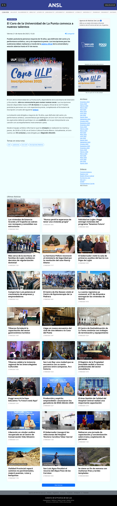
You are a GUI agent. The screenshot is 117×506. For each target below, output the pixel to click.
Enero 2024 (83, 104)
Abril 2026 (83, 156)
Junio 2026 (83, 159)
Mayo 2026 (83, 157)
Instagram (77, 493)
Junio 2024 (83, 113)
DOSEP (82, 182)
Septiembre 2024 (85, 119)
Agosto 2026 (84, 163)
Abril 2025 (83, 133)
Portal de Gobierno (86, 172)
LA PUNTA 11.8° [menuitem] (40, 12)
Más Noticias (58, 485)
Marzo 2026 (83, 154)
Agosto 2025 (84, 140)
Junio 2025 (83, 136)
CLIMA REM (5, 12)
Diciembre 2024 (85, 125)
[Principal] (3, 5)
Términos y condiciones (52, 502)
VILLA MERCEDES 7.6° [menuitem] (23, 12)
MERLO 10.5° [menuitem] (33, 12)
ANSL (55, 5)
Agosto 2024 (84, 117)
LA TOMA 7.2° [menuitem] (78, 12)
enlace (35, 110)
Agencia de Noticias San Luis (37, 493)
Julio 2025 (83, 138)
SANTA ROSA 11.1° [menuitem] (87, 12)
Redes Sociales (62, 500)
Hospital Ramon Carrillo (87, 183)
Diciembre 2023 (85, 102)
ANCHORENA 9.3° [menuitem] (70, 12)
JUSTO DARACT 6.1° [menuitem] (60, 12)
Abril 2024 (83, 110)
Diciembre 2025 (85, 148)
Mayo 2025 (83, 134)
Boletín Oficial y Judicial (87, 176)
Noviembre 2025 (85, 146)
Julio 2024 (83, 115)
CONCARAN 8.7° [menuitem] (105, 12)
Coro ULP (24, 145)
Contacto (63, 493)
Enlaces (49, 493)
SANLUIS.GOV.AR (110, 5)
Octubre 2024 (84, 121)
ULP (9, 145)
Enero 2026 (83, 150)
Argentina (56, 493)
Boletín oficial (70, 500)
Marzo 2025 (83, 131)
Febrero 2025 (84, 129)
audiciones (16, 145)
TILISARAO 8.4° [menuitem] (96, 12)
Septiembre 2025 (85, 142)
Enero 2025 (83, 127)
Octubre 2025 (84, 144)
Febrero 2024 (84, 106)
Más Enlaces (84, 185)
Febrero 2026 (84, 152)
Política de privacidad (65, 502)
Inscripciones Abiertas (36, 145)
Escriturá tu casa (85, 178)
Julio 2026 (83, 161)
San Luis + (83, 180)
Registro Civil (84, 174)
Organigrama (46, 500)
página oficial (47, 44)
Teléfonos (54, 500)
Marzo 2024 (83, 108)
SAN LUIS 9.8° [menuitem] (14, 12)
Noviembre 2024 (85, 123)
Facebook (70, 493)
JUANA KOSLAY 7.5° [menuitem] (49, 12)
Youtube (85, 493)
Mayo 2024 (83, 111)
